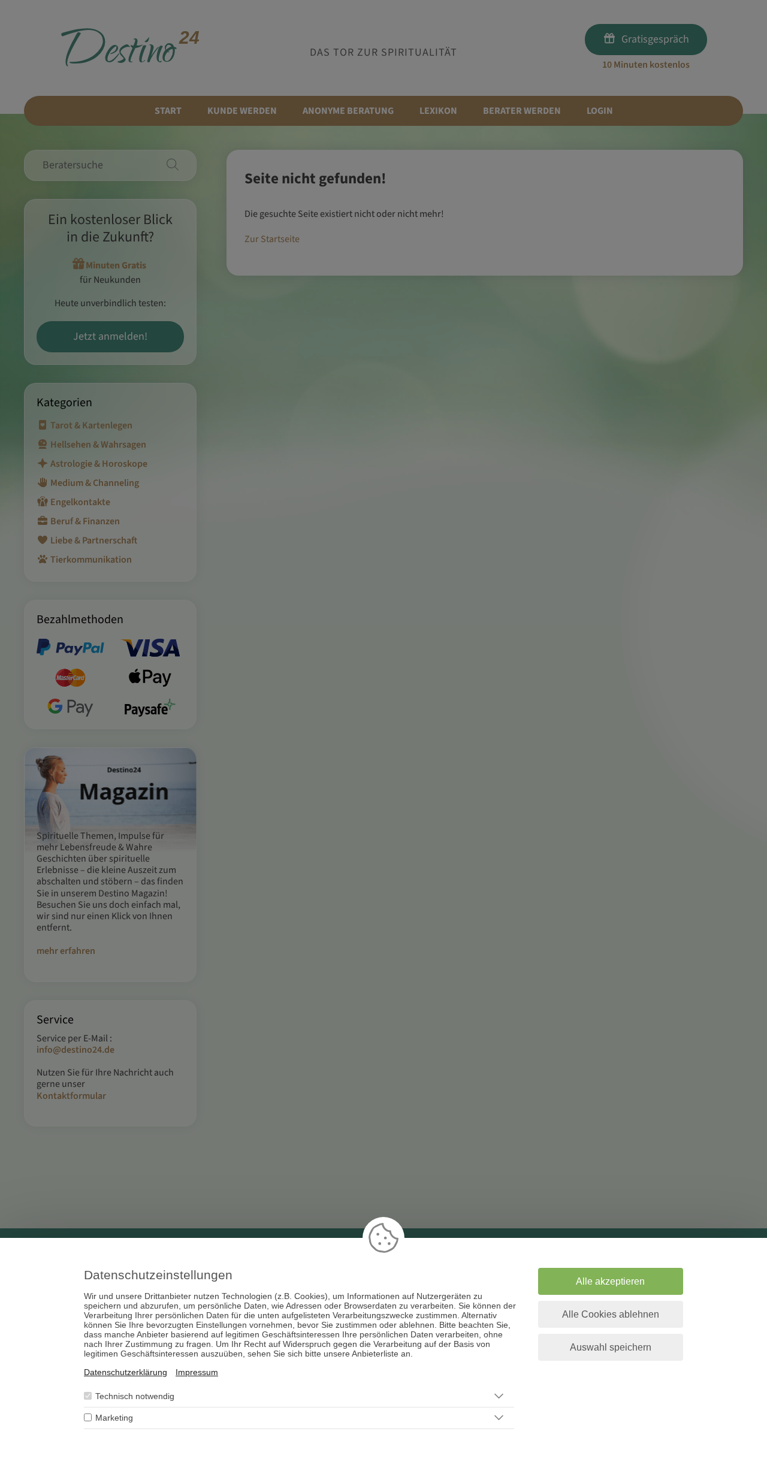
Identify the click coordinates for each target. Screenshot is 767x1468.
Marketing (114, 1417)
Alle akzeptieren (610, 1281)
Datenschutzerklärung (125, 1372)
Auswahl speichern (610, 1347)
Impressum (197, 1372)
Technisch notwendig (134, 1396)
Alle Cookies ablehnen (610, 1314)
